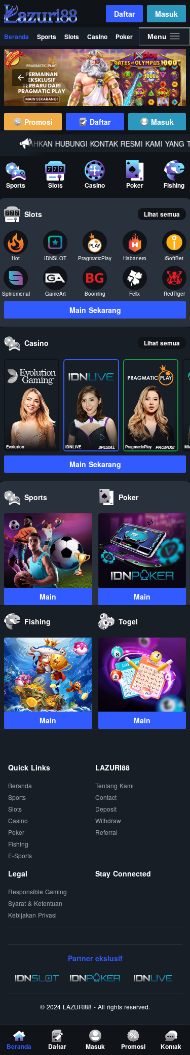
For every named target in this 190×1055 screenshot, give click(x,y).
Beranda (16, 36)
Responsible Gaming (37, 892)
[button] (169, 77)
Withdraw (108, 821)
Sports (46, 36)
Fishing (18, 844)
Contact (106, 797)
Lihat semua (162, 214)
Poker (124, 36)
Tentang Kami (114, 786)
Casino (97, 36)
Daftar (124, 14)
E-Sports (20, 856)
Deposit (106, 809)
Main (48, 596)
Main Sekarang (95, 310)
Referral (106, 832)
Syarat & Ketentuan (35, 903)
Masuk (166, 14)
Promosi (37, 122)
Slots (71, 36)
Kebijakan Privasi (32, 915)
